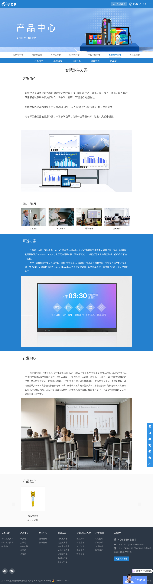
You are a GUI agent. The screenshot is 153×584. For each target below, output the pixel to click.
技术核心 (5, 546)
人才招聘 (99, 546)
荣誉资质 (99, 542)
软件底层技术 (7, 542)
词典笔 (23, 538)
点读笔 (23, 542)
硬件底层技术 (7, 538)
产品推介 (114, 60)
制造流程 (80, 542)
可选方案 (76, 60)
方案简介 (39, 60)
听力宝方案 (18, 54)
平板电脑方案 (94, 54)
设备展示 (80, 550)
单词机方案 (74, 54)
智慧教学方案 (115, 54)
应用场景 (57, 60)
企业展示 (80, 538)
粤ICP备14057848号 (42, 580)
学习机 (23, 550)
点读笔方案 (56, 54)
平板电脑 (24, 546)
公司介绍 (99, 538)
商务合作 (80, 554)
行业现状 (95, 60)
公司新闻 (43, 538)
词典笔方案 (37, 54)
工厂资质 (80, 546)
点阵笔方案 (135, 54)
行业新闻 (43, 542)
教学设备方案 (63, 550)
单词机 (23, 554)
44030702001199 (62, 580)
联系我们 (99, 550)
